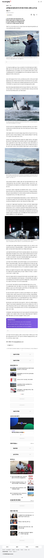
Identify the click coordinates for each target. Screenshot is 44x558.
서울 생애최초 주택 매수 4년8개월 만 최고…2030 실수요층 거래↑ (25, 385)
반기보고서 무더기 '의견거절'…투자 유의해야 (25, 379)
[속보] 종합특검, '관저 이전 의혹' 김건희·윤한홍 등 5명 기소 (25, 374)
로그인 (7, 546)
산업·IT (7, 5)
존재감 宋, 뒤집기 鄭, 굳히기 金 (24, 521)
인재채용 (13, 549)
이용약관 (10, 551)
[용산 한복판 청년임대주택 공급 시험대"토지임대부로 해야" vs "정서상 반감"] (13, 370)
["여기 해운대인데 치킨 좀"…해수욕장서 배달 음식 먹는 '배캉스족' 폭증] (31, 495)
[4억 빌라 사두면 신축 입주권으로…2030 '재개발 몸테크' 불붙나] (31, 490)
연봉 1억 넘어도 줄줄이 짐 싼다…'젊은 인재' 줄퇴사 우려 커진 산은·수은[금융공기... (19, 326)
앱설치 (17, 546)
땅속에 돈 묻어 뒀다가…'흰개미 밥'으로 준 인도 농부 (22, 472)
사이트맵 (36, 546)
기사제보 (25, 549)
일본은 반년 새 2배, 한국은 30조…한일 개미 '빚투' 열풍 (25, 527)
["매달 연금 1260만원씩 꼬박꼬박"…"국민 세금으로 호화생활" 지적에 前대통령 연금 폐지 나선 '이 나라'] (31, 484)
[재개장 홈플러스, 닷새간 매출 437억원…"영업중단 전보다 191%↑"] (13, 392)
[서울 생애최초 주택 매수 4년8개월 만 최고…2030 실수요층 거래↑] (13, 386)
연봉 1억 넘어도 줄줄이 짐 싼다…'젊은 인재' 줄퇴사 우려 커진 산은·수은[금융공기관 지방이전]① (19, 478)
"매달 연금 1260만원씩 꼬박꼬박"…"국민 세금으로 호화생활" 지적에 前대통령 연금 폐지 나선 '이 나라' (19, 483)
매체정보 (14, 551)
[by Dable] (32, 500)
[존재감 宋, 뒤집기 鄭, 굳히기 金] (13, 523)
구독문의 (21, 549)
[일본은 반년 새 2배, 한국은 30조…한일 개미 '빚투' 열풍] (13, 529)
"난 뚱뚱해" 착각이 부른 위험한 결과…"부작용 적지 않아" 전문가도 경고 (26, 516)
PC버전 (27, 546)
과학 (10, 5)
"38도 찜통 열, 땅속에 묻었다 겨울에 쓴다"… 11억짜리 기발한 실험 (25, 533)
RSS (28, 549)
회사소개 (3, 549)
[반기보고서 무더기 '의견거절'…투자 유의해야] (13, 381)
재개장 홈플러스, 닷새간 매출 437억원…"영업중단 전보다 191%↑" (25, 390)
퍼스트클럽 (17, 549)
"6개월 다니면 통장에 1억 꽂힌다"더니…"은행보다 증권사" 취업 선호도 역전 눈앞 (19, 324)
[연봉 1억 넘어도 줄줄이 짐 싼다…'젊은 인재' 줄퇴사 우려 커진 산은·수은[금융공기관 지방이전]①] (31, 479)
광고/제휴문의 (8, 549)
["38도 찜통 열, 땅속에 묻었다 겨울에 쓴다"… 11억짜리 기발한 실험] (13, 535)
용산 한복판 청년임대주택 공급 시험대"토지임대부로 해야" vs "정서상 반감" (25, 369)
